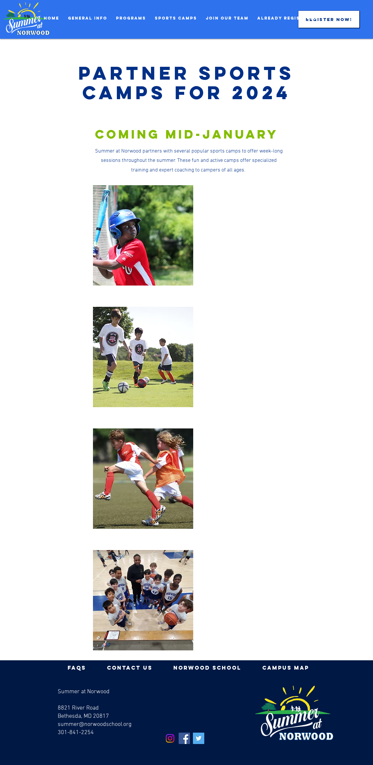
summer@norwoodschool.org (94, 724)
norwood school (207, 667)
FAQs (77, 667)
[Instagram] (170, 738)
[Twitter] (198, 738)
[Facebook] (184, 738)
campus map (285, 667)
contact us (129, 667)
